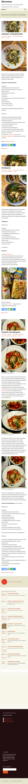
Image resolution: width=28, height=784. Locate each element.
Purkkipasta (6, 168)
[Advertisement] (14, 690)
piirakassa (3, 390)
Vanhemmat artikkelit (12, 582)
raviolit (2, 37)
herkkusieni (21, 170)
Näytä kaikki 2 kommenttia (8, 572)
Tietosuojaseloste (5, 781)
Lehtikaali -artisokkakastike (12, 34)
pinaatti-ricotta (13, 134)
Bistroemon (10, 304)
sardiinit (6, 171)
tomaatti (10, 171)
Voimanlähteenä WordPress (16, 781)
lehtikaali (20, 36)
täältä (16, 453)
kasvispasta (21, 334)
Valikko (3, 9)
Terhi (16, 171)
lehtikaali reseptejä (10, 141)
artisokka (16, 36)
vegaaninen (13, 336)
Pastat (10, 36)
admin (8, 37)
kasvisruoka (4, 336)
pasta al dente (8, 254)
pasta (2, 171)
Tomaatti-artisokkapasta (10, 332)
